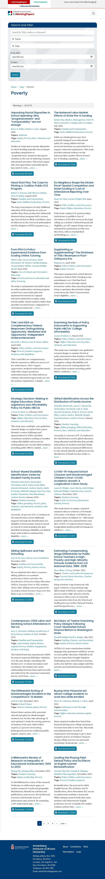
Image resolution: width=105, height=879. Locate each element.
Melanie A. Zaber (80, 701)
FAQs (85, 846)
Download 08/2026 (23, 173)
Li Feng (68, 570)
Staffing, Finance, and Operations (77, 640)
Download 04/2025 (66, 748)
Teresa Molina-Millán (21, 265)
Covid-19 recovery (68, 500)
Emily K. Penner (79, 411)
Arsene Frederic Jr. (62, 335)
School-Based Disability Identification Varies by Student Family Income (26, 475)
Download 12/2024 (23, 739)
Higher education (75, 208)
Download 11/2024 (23, 809)
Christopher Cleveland (64, 408)
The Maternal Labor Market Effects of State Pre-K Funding (73, 114)
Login (78, 852)
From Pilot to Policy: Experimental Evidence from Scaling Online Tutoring (28, 252)
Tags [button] (17, 46)
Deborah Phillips (61, 491)
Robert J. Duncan (19, 192)
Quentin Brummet (62, 411)
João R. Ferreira (18, 558)
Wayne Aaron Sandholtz (37, 558)
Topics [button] (18, 38)
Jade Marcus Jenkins (37, 192)
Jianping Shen (28, 771)
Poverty (27, 138)
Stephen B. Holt (30, 634)
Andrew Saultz (67, 415)
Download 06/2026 (66, 240)
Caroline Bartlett (62, 771)
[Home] (22, 13)
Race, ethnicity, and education (76, 430)
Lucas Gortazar (30, 259)
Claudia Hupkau (39, 262)
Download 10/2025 (66, 611)
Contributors (75, 846)
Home (14, 86)
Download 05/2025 (66, 675)
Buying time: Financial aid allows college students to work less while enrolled (71, 694)
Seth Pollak (88, 488)
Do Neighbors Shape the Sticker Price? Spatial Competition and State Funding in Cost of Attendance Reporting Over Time (74, 189)
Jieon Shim (59, 570)
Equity (20, 138)
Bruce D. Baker (17, 129)
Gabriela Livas (76, 491)
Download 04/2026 (66, 301)
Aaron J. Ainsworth (82, 405)
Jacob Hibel (39, 485)
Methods (23, 135)
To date (14, 62)
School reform (38, 567)
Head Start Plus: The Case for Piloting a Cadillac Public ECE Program (29, 185)
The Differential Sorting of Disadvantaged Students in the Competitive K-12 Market (31, 694)
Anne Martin (76, 488)
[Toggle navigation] (93, 13)
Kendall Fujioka (61, 637)
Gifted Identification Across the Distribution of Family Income (74, 400)
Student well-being (20, 649)
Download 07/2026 (66, 164)
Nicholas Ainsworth (63, 405)
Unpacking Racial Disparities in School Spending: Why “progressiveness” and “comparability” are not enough (30, 119)
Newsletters (68, 852)
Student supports (33, 351)
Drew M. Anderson (62, 701)
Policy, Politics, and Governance (76, 205)
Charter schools (24, 707)
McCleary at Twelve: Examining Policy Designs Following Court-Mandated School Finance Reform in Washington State (74, 627)
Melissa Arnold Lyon (37, 631)
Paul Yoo (41, 491)
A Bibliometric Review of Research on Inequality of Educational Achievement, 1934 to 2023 (31, 762)
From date (15, 52)
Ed (40, 2)
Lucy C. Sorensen (19, 631)
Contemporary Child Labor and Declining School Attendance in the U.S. (31, 624)
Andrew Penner (77, 418)
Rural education (75, 576)
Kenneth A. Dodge (69, 122)
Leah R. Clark (82, 408)
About (65, 846)
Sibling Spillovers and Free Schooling (27, 552)
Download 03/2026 (66, 377)
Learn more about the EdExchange (79, 2)
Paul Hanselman (61, 418)
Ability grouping (67, 427)
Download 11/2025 (66, 535)
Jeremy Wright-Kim (77, 198)
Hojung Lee (59, 262)
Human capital (84, 713)
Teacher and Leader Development (77, 573)
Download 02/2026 (23, 453)
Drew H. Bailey (17, 195)
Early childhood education (72, 132)
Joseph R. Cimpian (79, 771)
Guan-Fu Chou (60, 198)
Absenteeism (23, 643)
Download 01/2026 (66, 462)
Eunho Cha (59, 119)
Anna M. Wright (61, 488)
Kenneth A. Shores (19, 341)
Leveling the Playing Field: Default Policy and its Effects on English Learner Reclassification (72, 762)
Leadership (29, 777)
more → (33, 167)
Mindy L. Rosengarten (75, 119)
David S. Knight (76, 637)
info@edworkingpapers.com (50, 871)
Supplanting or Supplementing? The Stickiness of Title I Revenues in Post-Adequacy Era (73, 254)
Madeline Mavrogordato (65, 774)
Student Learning (70, 424)
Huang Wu (16, 771)
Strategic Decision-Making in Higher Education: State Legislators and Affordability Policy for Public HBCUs (29, 403)
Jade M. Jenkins (85, 122)
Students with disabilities (22, 354)
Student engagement (36, 646)
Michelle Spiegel (82, 415)
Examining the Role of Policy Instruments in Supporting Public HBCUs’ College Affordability (71, 327)
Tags (21, 86)
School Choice (25, 704)
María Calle (16, 259)
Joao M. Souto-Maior (38, 341)
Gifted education (84, 427)
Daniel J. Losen (32, 129)
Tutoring (21, 281)
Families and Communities (74, 129)
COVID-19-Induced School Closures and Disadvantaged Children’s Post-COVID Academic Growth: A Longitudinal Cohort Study (73, 478)
